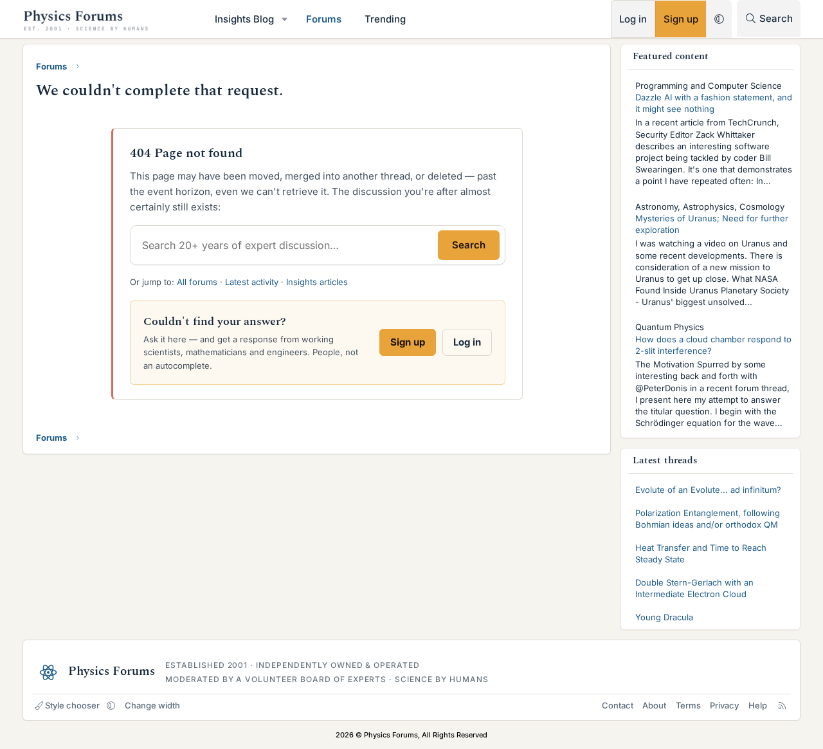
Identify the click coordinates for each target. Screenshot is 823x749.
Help (757, 705)
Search (468, 245)
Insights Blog (244, 19)
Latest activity (251, 282)
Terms (688, 705)
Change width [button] (152, 705)
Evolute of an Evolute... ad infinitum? (708, 490)
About (654, 705)
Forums (323, 19)
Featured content (671, 56)
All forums (197, 282)
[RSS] (782, 705)
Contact (617, 705)
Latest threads (665, 460)
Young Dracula (664, 617)
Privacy (724, 705)
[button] (284, 19)
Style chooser (72, 705)
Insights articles (317, 282)
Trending (385, 19)
